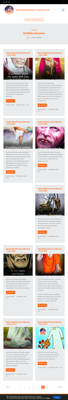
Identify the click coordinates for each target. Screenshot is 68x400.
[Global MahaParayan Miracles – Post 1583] (50, 204)
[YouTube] (9, 2)
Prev (7, 387)
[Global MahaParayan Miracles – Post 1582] (18, 265)
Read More (11, 101)
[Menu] (63, 10)
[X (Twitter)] (6, 2)
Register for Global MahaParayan (34, 19)
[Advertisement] (18, 197)
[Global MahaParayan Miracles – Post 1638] (18, 69)
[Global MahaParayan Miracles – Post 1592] (50, 69)
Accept (57, 397)
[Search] (64, 2)
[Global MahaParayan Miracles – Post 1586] (50, 138)
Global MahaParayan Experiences (33, 10)
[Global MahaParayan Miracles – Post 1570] (50, 338)
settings (48, 398)
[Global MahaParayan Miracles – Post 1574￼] (18, 338)
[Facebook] (4, 2)
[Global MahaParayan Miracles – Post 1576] (50, 265)
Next (60, 387)
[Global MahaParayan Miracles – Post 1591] (18, 138)
